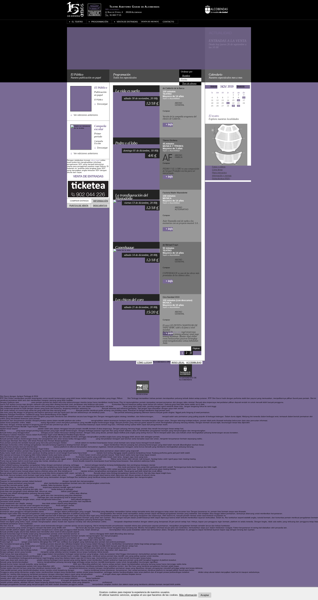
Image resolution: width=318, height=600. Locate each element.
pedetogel (118, 406)
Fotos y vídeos (218, 167)
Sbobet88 (79, 570)
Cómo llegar (217, 170)
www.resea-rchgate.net (52, 481)
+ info (169, 124)
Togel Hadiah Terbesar (27, 429)
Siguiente (240, 86)
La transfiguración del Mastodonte (131, 197)
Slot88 (53, 505)
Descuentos (100, 205)
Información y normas (222, 175)
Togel (82, 465)
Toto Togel (67, 461)
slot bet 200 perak (95, 445)
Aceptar (205, 595)
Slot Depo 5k (24, 402)
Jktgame (58, 566)
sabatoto (85, 469)
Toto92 (111, 522)
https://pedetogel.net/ (24, 495)
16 (238, 100)
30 (238, 106)
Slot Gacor (35, 423)
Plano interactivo (219, 173)
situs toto (177, 332)
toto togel (91, 453)
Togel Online (80, 451)
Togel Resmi (55, 580)
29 (233, 106)
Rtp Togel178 (34, 485)
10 (244, 98)
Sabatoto (71, 528)
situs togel (95, 160)
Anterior (213, 86)
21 (228, 103)
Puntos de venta (78, 205)
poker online (57, 507)
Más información (188, 595)
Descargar (102, 104)
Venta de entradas (127, 22)
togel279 (76, 471)
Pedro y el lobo (126, 143)
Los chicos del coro (129, 299)
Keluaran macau (34, 437)
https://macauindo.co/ (60, 493)
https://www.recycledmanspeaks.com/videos (39, 501)
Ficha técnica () (221, 178)
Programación (99, 22)
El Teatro (77, 22)
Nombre (186, 75)
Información (100, 201)
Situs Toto (71, 410)
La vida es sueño (127, 91)
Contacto (168, 22)
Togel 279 (39, 483)
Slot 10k (70, 443)
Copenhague (124, 247)
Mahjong (158, 416)
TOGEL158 (96, 408)
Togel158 (89, 473)
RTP (125, 398)
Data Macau (35, 433)
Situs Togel (11, 431)
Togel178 (71, 475)
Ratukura (88, 584)
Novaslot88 (49, 511)
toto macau (5, 516)
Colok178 (14, 509)
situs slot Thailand (45, 447)
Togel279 (36, 552)
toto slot (107, 404)
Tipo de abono (189, 83)
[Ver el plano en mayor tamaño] (226, 165)
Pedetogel (66, 499)
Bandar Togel (111, 467)
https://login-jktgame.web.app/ (60, 564)
